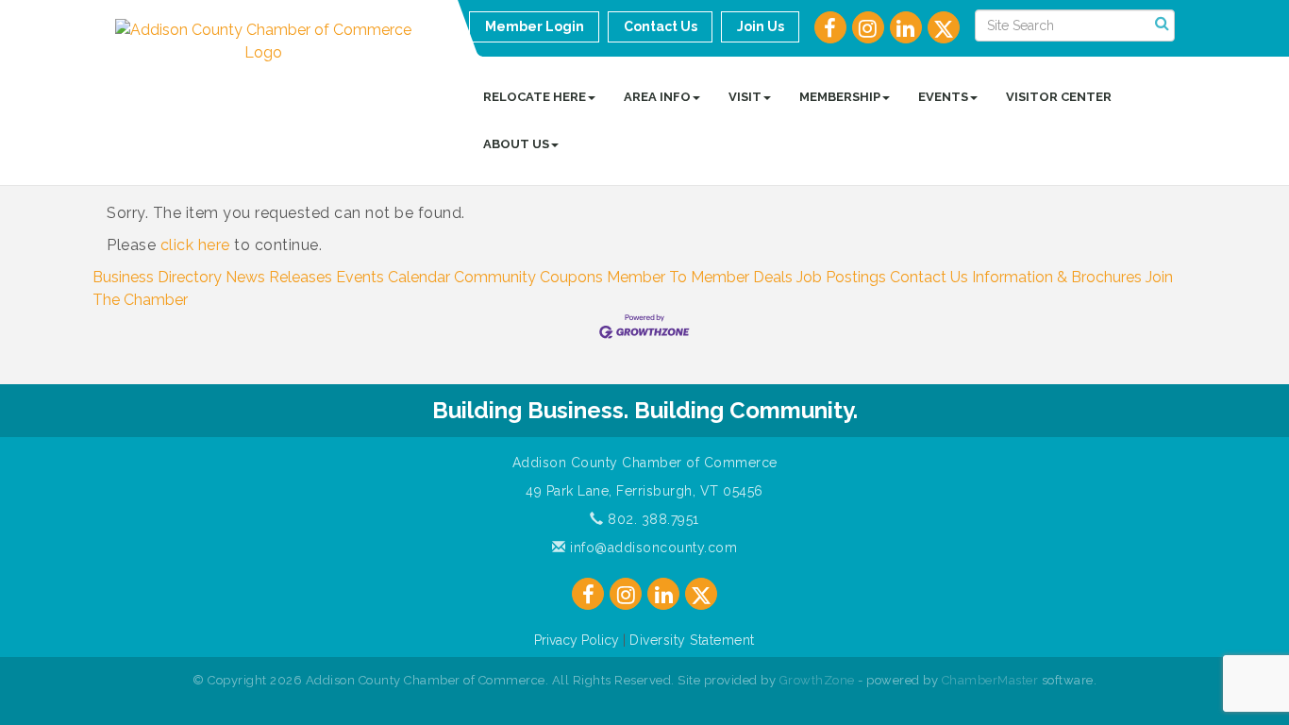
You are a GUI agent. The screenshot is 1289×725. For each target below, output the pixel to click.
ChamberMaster (990, 680)
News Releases (279, 277)
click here (195, 245)
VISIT (745, 97)
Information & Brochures (1057, 277)
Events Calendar (393, 277)
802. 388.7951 (651, 519)
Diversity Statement (692, 640)
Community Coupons (528, 277)
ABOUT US (516, 144)
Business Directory (157, 277)
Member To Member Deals (700, 277)
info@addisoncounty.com (651, 547)
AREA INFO (657, 97)
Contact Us (929, 277)
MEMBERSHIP (839, 97)
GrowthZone (817, 680)
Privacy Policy (576, 640)
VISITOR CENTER (1059, 97)
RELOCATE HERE (534, 97)
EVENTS (943, 97)
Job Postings (841, 277)
